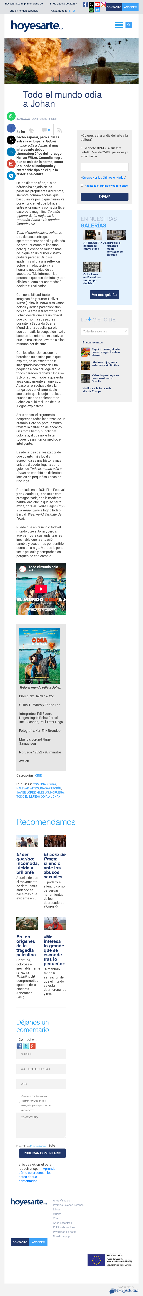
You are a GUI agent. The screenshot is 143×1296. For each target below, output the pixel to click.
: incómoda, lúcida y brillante (27, 863)
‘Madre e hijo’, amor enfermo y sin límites (105, 364)
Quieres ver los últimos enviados (103, 177)
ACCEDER (130, 7)
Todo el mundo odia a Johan (38, 796)
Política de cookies (64, 1227)
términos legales (38, 1146)
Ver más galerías (104, 295)
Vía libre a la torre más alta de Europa (97, 390)
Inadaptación (50, 788)
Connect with (28, 1039)
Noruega (57, 792)
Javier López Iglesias (32, 792)
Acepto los (32, 1146)
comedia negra (44, 784)
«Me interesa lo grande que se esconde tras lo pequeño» (54, 950)
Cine (38, 775)
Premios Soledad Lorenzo (68, 1205)
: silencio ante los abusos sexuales (55, 865)
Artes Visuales (61, 1200)
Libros (56, 1209)
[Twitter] (26, 1046)
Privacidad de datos (64, 1232)
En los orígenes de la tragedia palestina (26, 945)
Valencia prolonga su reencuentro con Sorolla (105, 378)
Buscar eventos (92, 342)
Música (57, 1214)
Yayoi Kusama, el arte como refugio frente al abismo (106, 352)
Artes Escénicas (62, 1223)
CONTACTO (114, 7)
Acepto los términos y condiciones (106, 185)
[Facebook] (19, 1046)
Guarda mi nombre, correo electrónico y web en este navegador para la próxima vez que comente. (36, 1103)
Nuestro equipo (62, 1236)
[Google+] (33, 1046)
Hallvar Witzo (27, 788)
